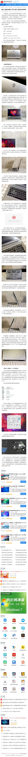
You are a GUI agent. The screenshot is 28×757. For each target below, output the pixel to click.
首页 (3, 4)
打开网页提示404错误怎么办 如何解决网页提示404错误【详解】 (14, 699)
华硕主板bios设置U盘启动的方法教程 (9, 562)
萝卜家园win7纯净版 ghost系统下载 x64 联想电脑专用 (13, 486)
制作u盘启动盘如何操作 (20, 564)
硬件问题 (10, 7)
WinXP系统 (25, 4)
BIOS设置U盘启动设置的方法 (22, 559)
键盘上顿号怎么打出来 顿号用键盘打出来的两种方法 (12, 702)
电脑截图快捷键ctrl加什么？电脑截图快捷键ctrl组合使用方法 (14, 705)
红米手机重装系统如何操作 (21, 557)
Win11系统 (8, 4)
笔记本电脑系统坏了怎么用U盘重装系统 (10, 559)
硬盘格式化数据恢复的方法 (21, 555)
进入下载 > (23, 481)
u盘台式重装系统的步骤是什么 (8, 555)
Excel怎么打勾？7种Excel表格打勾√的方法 (10, 711)
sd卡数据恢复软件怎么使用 (21, 552)
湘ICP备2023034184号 (6, 753)
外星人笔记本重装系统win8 (7, 557)
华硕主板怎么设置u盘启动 (7, 552)
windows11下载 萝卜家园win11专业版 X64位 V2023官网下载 (14, 534)
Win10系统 (14, 4)
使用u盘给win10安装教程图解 (8, 564)
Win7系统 (20, 4)
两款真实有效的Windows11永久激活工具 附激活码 (12, 708)
